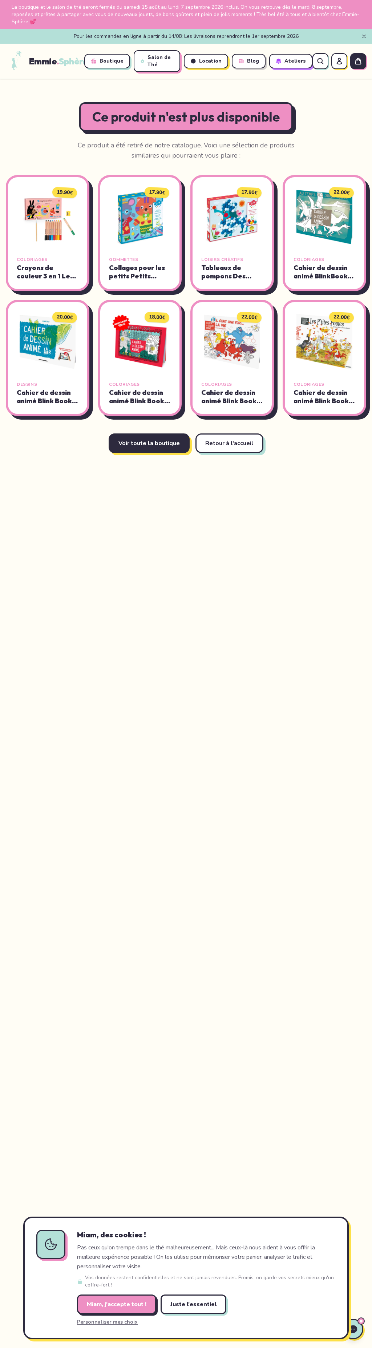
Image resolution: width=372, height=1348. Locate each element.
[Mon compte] (339, 61)
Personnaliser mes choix (107, 1322)
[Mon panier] (358, 61)
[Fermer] (364, 36)
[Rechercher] (320, 61)
